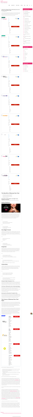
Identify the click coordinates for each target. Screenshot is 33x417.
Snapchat (10, 343)
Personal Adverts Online (27, 22)
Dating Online (26, 53)
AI (31, 5)
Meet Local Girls (26, 32)
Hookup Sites (13, 5)
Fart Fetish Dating (26, 29)
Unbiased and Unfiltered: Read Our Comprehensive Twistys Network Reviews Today (12, 413)
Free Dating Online (27, 18)
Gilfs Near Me (2, 412)
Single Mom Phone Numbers (28, 28)
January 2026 (25, 65)
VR (29, 5)
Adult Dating (17, 5)
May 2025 (25, 69)
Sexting (22, 5)
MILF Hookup (26, 31)
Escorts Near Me (26, 11)
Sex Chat (25, 57)
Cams (24, 5)
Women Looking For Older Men (28, 25)
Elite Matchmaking (4, 1)
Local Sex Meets (26, 24)
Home (9, 5)
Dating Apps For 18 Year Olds (28, 21)
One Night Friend (10, 330)
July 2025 (25, 68)
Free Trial (16, 316)
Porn (27, 5)
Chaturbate (10, 355)
